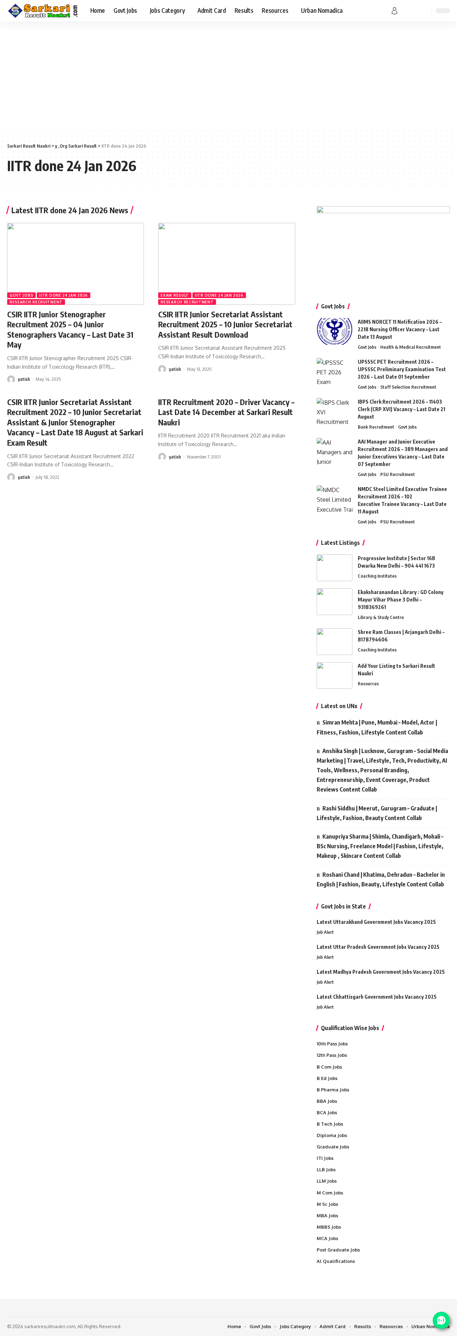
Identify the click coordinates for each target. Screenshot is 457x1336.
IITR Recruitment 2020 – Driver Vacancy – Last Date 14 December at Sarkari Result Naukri (226, 412)
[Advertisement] (228, 75)
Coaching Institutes (377, 576)
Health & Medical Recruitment (410, 347)
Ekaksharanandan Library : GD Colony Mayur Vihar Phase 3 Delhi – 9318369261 (400, 599)
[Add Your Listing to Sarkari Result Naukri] (334, 675)
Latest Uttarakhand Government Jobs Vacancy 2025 (376, 922)
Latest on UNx (339, 706)
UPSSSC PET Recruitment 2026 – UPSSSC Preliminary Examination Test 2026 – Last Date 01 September (402, 369)
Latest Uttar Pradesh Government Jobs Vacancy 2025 (378, 947)
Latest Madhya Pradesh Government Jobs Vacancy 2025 (381, 972)
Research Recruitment (36, 302)
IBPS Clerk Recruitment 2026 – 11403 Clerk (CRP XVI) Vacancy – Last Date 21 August (401, 409)
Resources (368, 683)
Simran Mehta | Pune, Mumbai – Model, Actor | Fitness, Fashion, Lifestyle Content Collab (377, 727)
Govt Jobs (21, 295)
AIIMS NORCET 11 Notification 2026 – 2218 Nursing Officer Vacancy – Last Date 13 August (400, 329)
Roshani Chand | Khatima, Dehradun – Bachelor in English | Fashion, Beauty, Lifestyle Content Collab (381, 879)
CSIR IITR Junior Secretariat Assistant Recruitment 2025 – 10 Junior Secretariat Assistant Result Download (225, 324)
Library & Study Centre (381, 617)
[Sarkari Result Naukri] (43, 11)
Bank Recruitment (376, 427)
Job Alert (325, 932)
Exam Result (175, 295)
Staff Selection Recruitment (408, 387)
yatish (24, 379)
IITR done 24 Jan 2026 (63, 295)
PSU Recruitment (397, 474)
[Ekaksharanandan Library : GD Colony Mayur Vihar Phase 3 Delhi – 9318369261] (334, 601)
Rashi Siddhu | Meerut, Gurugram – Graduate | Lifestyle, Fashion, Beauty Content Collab (377, 813)
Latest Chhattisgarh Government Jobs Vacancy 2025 (377, 997)
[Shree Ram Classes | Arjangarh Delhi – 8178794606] (334, 641)
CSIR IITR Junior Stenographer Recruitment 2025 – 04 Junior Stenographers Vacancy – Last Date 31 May (70, 329)
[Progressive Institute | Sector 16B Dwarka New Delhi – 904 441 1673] (334, 567)
